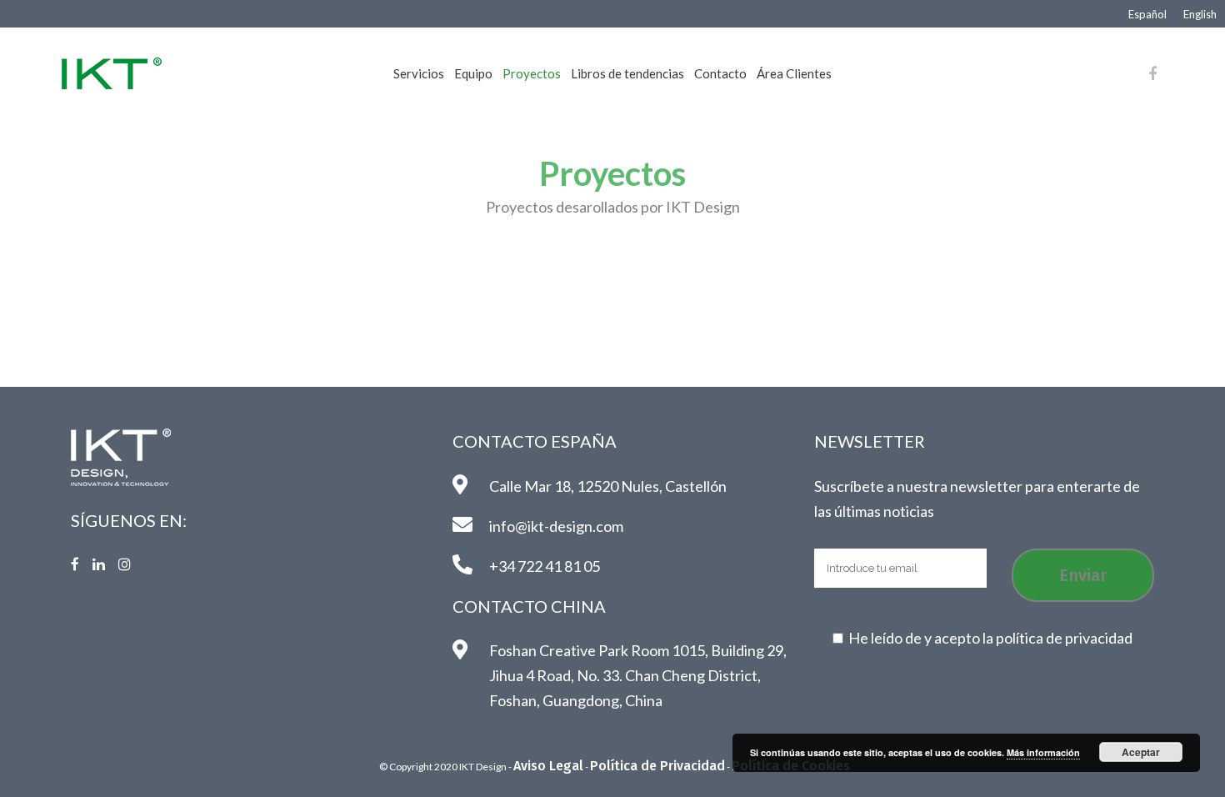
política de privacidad (1064, 638)
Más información (1043, 752)
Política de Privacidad (657, 766)
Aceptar (1141, 751)
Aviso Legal (548, 766)
